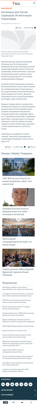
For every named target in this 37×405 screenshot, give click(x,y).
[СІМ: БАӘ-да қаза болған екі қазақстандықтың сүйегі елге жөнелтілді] (18, 167)
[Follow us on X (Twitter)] (7, 384)
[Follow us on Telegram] (21, 384)
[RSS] (26, 384)
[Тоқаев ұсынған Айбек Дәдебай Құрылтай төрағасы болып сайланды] (18, 258)
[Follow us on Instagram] (17, 384)
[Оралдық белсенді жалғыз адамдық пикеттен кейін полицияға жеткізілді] (18, 197)
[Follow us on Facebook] (3, 384)
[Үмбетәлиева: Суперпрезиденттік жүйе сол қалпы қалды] (18, 227)
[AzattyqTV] (22, 402)
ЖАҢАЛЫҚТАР (6, 8)
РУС (13, 402)
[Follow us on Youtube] (12, 384)
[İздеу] (31, 402)
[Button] (18, 28)
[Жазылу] (30, 384)
